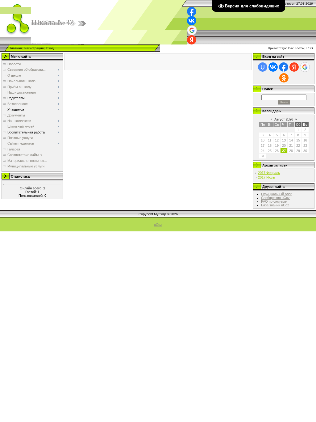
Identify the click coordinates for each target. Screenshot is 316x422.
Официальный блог (276, 194)
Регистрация (34, 48)
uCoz (158, 224)
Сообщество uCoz (275, 198)
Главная (16, 48)
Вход (50, 48)
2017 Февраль (269, 173)
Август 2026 (283, 119)
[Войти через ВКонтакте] (191, 20)
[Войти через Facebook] (191, 11)
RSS (309, 48)
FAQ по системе (274, 201)
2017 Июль (266, 177)
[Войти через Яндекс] (191, 39)
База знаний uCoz (275, 205)
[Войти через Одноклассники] (284, 77)
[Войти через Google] (192, 30)
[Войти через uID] (262, 67)
